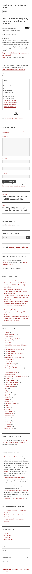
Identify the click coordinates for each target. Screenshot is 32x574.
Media (6, 388)
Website (5, 173)
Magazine (8, 397)
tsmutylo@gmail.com (9, 104)
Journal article (9, 395)
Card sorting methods (11, 339)
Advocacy (8, 336)
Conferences (9, 413)
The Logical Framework (12, 382)
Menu (5, 11)
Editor (10, 225)
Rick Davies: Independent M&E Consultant (16, 490)
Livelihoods (8, 359)
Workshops (8, 426)
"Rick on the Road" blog (11, 457)
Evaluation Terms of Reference (14, 353)
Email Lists (5, 561)
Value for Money (10, 386)
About (4, 550)
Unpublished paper (11, 403)
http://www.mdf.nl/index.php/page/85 (13, 69)
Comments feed (8, 537)
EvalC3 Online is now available (13, 289)
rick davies (7, 118)
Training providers (10, 384)
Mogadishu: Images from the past (14, 477)
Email (4, 166)
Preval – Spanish (9, 513)
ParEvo (6, 486)
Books (7, 393)
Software (8, 378)
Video (7, 405)
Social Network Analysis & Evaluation (16, 376)
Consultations (9, 415)
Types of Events (8, 411)
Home (4, 546)
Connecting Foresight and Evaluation (15, 310)
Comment (5, 136)
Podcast (7, 399)
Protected (7, 409)
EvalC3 (6, 471)
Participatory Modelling (12, 366)
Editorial (4, 554)
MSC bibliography (10, 363)
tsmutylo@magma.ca (9, 100)
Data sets (6, 332)
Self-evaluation (10, 374)
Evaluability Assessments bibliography (16, 345)
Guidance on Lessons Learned (14, 357)
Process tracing (9, 370)
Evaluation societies (11, 351)
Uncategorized (8, 428)
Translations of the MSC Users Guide (15, 498)
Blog (6, 391)
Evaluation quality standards (13, 349)
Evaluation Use (9, 355)
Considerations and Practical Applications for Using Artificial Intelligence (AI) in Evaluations (16, 285)
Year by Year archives (18, 247)
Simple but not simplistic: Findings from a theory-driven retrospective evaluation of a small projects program (16, 318)
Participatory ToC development (14, 368)
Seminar (7, 420)
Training (21, 118)
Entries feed (7, 535)
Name (4, 158)
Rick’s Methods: (7, 557)
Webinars (8, 424)
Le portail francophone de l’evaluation (15, 510)
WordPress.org (8, 539)
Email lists (8, 341)
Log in (6, 533)
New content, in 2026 (10, 281)
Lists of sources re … (10, 334)
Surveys (4, 565)
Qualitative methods (11, 372)
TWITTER (5, 262)
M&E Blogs (8, 361)
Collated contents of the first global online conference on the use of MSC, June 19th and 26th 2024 (16, 297)
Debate (7, 418)
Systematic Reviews (11, 380)
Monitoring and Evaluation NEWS (10, 569)
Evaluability (8, 343)
